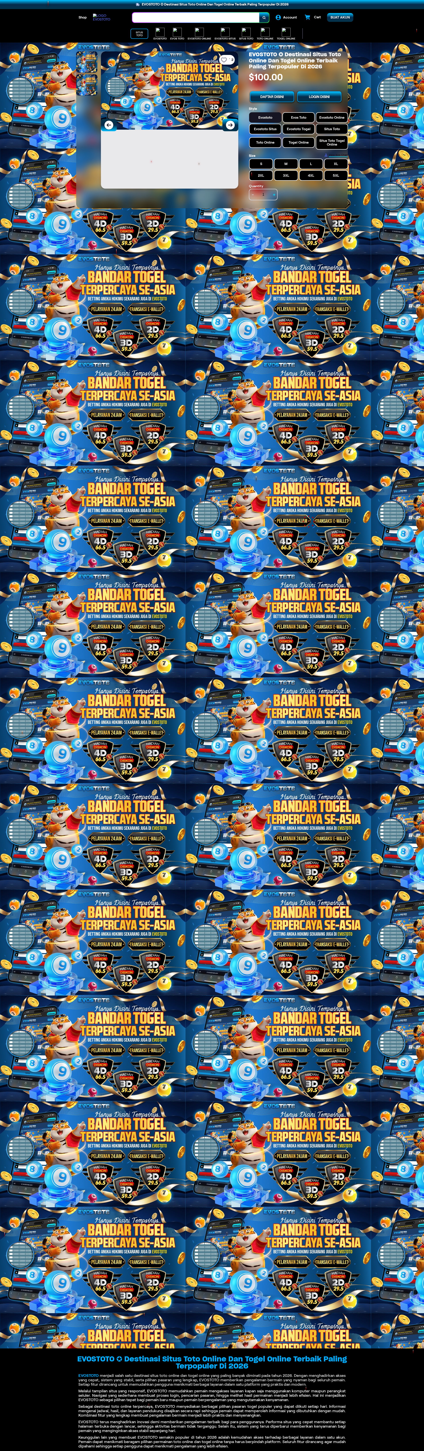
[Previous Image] (109, 125)
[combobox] (195, 17)
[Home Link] (108, 17)
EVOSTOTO (88, 1375)
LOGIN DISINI (319, 97)
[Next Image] (230, 125)
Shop (83, 17)
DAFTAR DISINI (272, 97)
